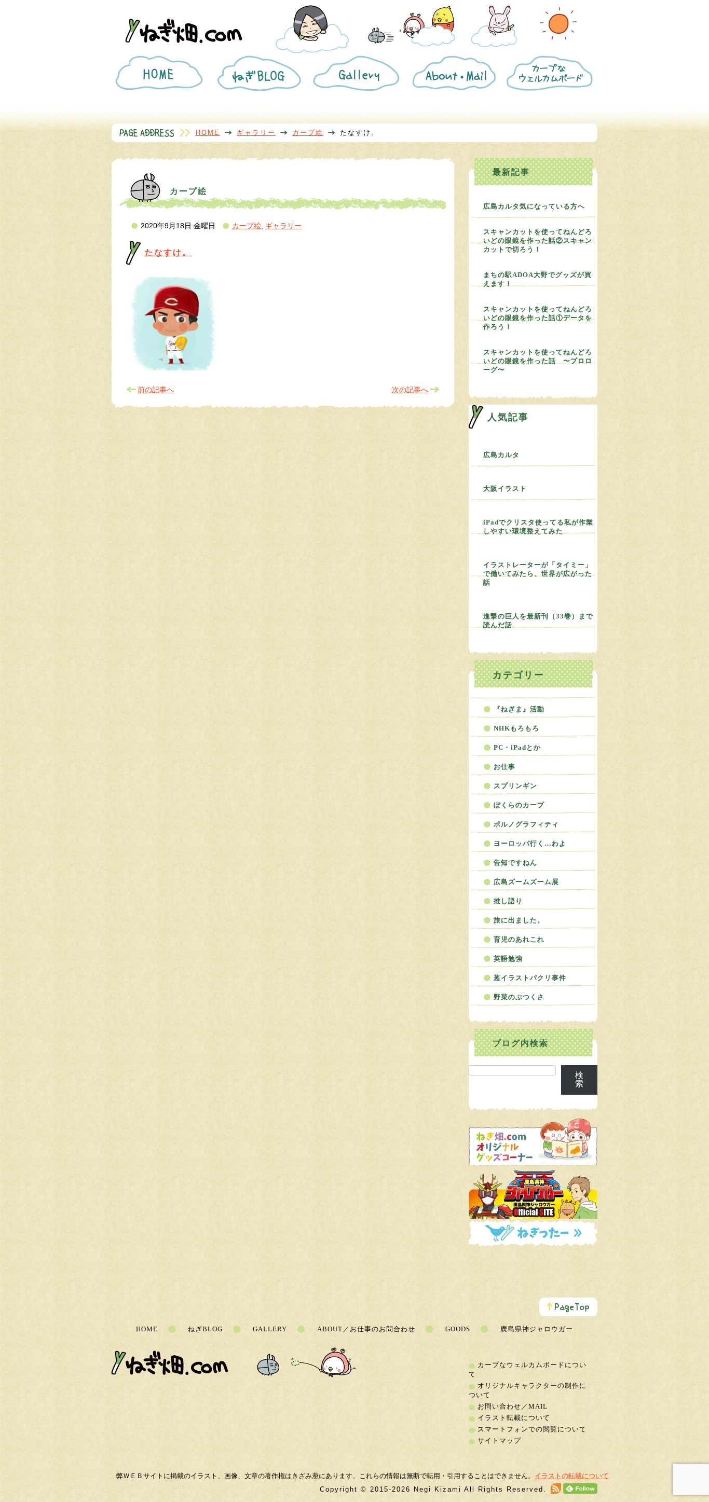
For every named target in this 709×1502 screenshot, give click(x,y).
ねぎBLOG (205, 1329)
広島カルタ (501, 455)
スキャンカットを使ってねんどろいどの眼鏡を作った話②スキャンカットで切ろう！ (537, 240)
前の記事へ (156, 389)
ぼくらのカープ (519, 805)
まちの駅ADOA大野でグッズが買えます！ (537, 279)
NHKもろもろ (516, 728)
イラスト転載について (514, 1418)
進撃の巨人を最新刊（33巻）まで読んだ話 (538, 620)
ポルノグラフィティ (526, 824)
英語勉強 (508, 958)
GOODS (457, 1329)
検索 (579, 1079)
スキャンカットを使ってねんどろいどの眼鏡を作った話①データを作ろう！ (537, 317)
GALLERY (270, 1329)
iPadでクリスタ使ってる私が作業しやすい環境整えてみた (538, 526)
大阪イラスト (505, 488)
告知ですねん (515, 862)
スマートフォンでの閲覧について (532, 1429)
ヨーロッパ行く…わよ (530, 843)
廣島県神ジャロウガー (536, 1329)
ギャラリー (256, 132)
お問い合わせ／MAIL (513, 1406)
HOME (208, 132)
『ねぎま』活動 (519, 709)
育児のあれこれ (519, 939)
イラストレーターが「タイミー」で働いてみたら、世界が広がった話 (537, 573)
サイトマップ (499, 1440)
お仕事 (504, 766)
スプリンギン (515, 786)
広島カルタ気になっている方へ (534, 206)
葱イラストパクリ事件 (530, 978)
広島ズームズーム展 (526, 882)
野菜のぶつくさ (519, 997)
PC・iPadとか (517, 747)
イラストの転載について (572, 1476)
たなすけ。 (168, 252)
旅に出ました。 (519, 920)
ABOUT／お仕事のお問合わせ (366, 1329)
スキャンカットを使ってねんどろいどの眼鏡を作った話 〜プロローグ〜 (537, 361)
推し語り (508, 901)
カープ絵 (307, 132)
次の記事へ (410, 389)
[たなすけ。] (173, 368)
